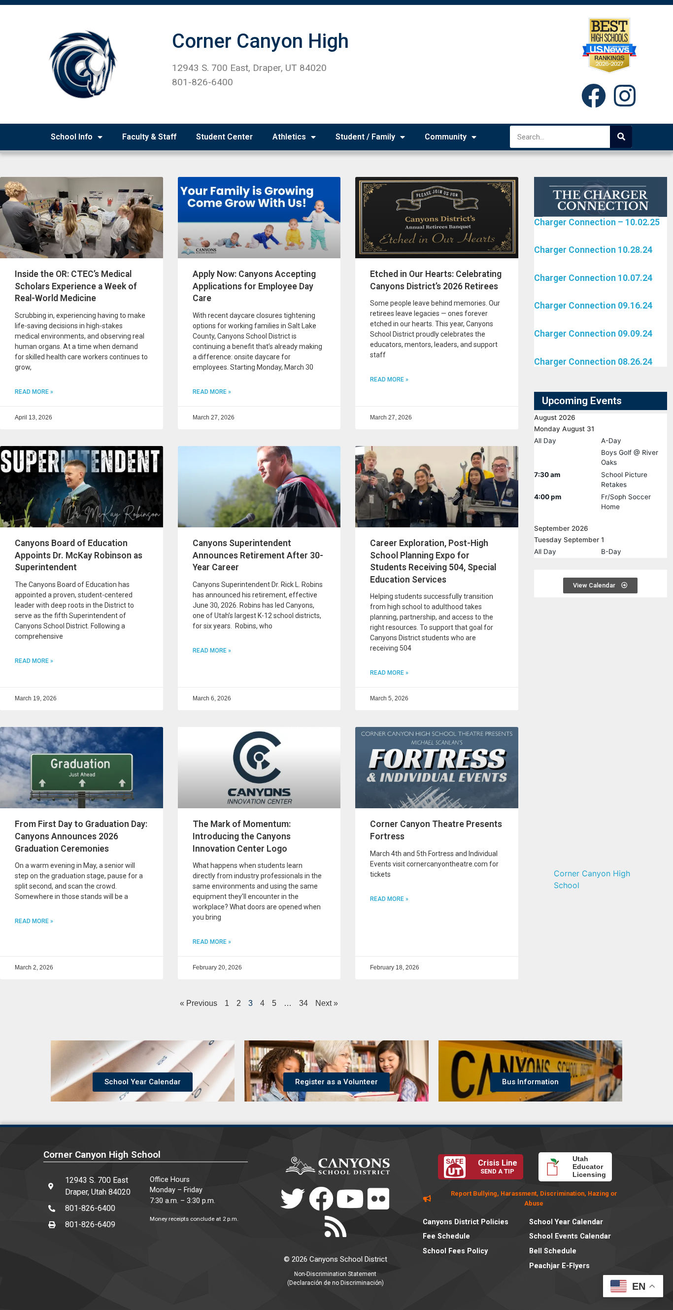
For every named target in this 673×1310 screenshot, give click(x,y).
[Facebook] (593, 95)
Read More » (34, 391)
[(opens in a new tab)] (81, 217)
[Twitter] (292, 1198)
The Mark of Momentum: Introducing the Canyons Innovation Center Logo (242, 836)
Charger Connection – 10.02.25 (597, 222)
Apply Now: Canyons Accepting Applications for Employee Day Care (254, 286)
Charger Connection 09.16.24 (593, 305)
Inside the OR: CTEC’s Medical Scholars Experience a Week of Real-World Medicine (76, 286)
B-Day (611, 551)
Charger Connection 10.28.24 (593, 249)
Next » (326, 1003)
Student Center (224, 136)
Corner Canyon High (260, 41)
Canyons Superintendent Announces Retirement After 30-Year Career (258, 555)
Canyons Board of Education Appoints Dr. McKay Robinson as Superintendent (78, 555)
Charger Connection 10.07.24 (593, 278)
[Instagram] (624, 95)
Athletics (289, 136)
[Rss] (335, 1226)
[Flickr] (378, 1198)
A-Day (611, 441)
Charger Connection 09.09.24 (593, 333)
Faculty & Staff (149, 136)
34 (303, 1003)
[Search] (621, 137)
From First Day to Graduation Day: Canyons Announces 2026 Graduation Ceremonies (81, 836)
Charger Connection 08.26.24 (593, 361)
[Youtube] (349, 1198)
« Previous (198, 1003)
